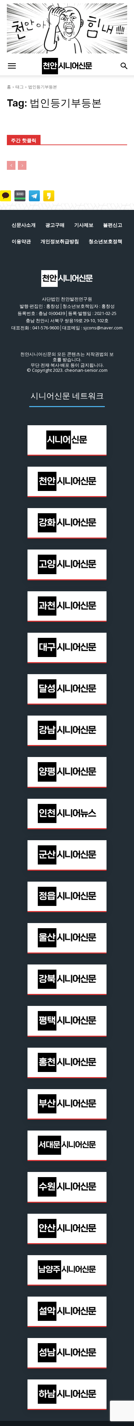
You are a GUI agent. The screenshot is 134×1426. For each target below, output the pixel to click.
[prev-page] (11, 165)
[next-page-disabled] (22, 165)
